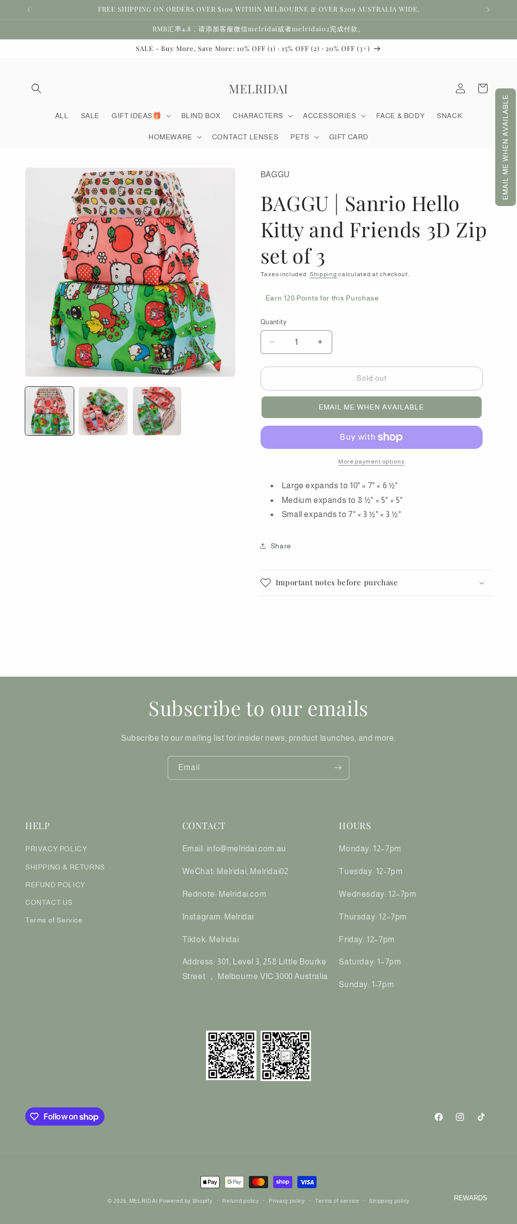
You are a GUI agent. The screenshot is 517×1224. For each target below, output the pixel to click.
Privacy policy (287, 1201)
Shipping (323, 274)
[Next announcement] (488, 9)
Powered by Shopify (186, 1201)
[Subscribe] (338, 768)
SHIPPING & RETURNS (65, 867)
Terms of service (337, 1201)
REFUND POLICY (55, 885)
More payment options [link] (371, 461)
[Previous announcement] (29, 9)
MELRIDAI (144, 1201)
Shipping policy (389, 1201)
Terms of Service (54, 920)
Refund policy (240, 1201)
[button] (505, 147)
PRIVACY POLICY (56, 849)
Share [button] (281, 546)
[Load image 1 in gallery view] (49, 411)
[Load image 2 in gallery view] (103, 411)
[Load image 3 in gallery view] (157, 411)
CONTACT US (49, 902)
